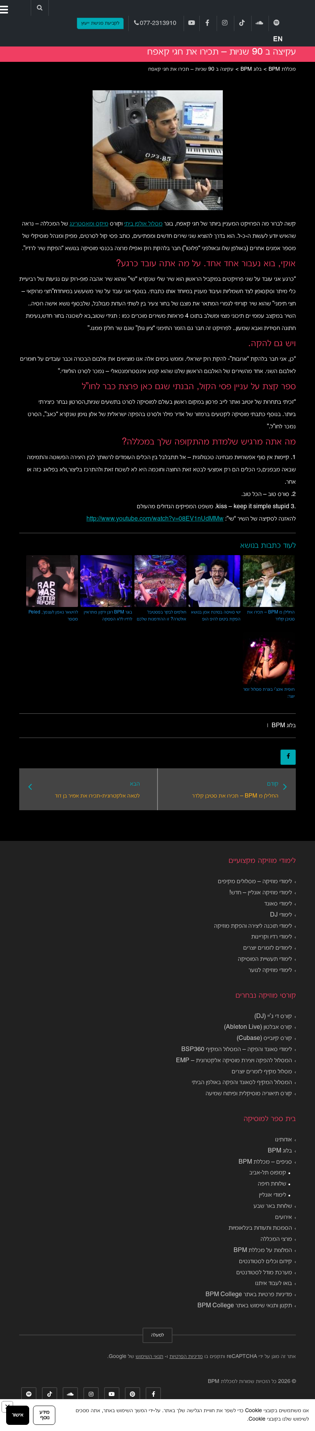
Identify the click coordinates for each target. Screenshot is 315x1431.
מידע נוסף (45, 1415)
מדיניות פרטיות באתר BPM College (249, 1294)
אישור (17, 1415)
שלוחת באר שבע (273, 1206)
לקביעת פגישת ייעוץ (100, 23)
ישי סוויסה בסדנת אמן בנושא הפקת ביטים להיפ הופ (215, 615)
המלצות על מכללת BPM (263, 1250)
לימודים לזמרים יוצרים (267, 948)
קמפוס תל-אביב (267, 1173)
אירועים (283, 1217)
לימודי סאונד (278, 904)
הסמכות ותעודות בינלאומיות (260, 1228)
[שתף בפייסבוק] (288, 757)
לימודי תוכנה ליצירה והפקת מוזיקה (253, 926)
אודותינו (283, 1139)
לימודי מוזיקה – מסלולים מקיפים (255, 881)
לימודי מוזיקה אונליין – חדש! (260, 892)
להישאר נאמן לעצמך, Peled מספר (53, 615)
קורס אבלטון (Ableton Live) (258, 1027)
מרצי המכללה (276, 1239)
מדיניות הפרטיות (186, 1356)
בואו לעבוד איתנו (273, 1283)
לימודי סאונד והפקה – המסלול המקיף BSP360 (236, 1049)
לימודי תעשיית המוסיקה (265, 959)
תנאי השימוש (149, 1356)
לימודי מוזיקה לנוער (270, 970)
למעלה (157, 1335)
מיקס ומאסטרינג (89, 224)
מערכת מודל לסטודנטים (264, 1272)
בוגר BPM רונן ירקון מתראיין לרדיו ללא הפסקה (108, 615)
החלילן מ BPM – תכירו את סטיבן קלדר (271, 615)
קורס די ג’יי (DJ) (273, 1016)
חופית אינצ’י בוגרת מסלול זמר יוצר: (269, 692)
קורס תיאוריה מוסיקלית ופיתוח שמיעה (249, 1093)
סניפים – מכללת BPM (265, 1162)
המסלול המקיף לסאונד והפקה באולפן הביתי (242, 1082)
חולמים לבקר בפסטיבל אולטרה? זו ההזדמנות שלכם (161, 615)
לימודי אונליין (272, 1195)
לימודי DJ (281, 915)
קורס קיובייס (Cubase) (264, 1038)
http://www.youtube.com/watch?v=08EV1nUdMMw (155, 519)
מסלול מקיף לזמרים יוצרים (262, 1071)
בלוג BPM (284, 725)
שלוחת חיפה (272, 1184)
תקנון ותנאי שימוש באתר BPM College (244, 1305)
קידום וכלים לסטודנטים (265, 1261)
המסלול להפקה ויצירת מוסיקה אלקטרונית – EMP (234, 1060)
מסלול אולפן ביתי (143, 224)
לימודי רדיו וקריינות (271, 937)
